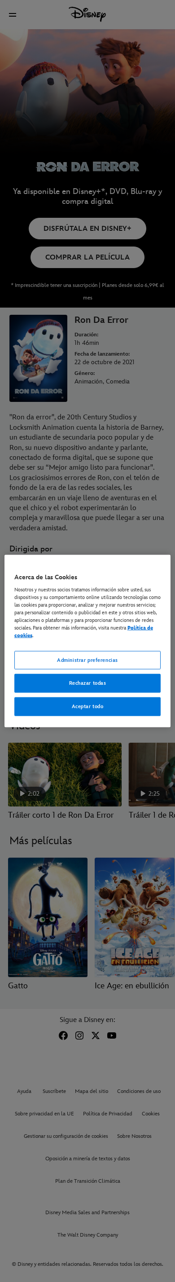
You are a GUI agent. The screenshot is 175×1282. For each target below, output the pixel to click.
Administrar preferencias (87, 660)
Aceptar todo (88, 706)
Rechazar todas (87, 683)
